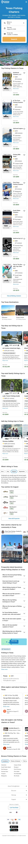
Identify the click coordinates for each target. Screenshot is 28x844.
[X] (13, 823)
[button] (14, 33)
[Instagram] (17, 823)
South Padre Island (6, 767)
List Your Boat (14, 807)
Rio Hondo (16, 775)
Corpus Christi (17, 765)
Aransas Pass (4, 771)
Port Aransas (4, 769)
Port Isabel (16, 771)
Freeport (3, 773)
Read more (5, 360)
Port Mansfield (17, 773)
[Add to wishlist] (24, 73)
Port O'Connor (17, 769)
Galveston (3, 765)
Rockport (16, 767)
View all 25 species (14, 518)
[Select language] (16, 812)
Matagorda (4, 775)
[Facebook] (10, 823)
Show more (16, 88)
